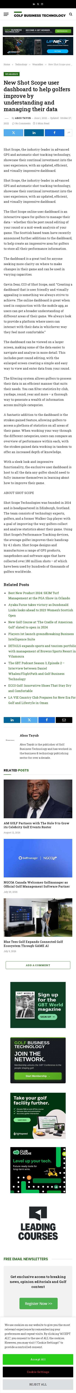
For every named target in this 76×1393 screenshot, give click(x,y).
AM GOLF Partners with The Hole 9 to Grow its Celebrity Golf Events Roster (36, 825)
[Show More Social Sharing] (68, 132)
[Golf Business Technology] (40, 14)
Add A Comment (38, 965)
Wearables (11, 74)
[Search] (70, 14)
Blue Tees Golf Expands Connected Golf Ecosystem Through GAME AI (33, 944)
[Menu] (6, 14)
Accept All (38, 1359)
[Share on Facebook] (54, 132)
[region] (38, 1355)
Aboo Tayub (23, 117)
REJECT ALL (38, 1384)
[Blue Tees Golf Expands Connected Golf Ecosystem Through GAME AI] (38, 917)
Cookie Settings (38, 1372)
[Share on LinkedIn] (34, 132)
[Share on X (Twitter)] (13, 132)
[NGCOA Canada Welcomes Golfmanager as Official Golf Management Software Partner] (38, 858)
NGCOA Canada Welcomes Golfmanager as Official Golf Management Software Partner (37, 884)
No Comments (23, 123)
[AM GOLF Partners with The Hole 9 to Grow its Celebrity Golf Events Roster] (38, 799)
